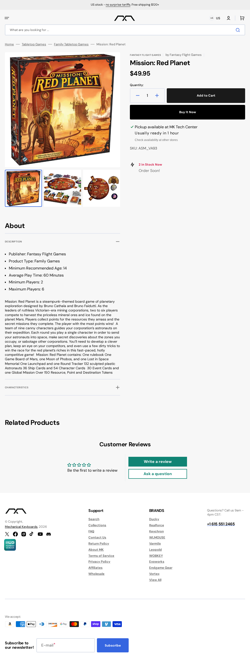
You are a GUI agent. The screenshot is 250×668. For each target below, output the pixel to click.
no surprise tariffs (118, 5)
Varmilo (155, 543)
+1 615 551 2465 (221, 524)
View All (155, 580)
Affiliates (95, 568)
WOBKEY (156, 556)
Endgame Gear (160, 568)
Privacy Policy (99, 561)
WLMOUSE (157, 537)
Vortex (154, 574)
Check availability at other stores (156, 140)
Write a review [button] (158, 461)
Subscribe (113, 645)
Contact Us (97, 537)
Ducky (154, 519)
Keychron (156, 531)
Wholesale (96, 574)
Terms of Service (101, 556)
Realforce (156, 525)
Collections (97, 525)
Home (9, 44)
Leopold (155, 550)
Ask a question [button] (158, 473)
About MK (96, 550)
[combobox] (125, 29)
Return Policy (98, 543)
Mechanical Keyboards (21, 527)
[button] (6, 18)
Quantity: (137, 85)
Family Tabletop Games (71, 44)
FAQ (91, 531)
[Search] (238, 30)
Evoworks (156, 561)
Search (93, 519)
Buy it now (187, 112)
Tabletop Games (34, 44)
